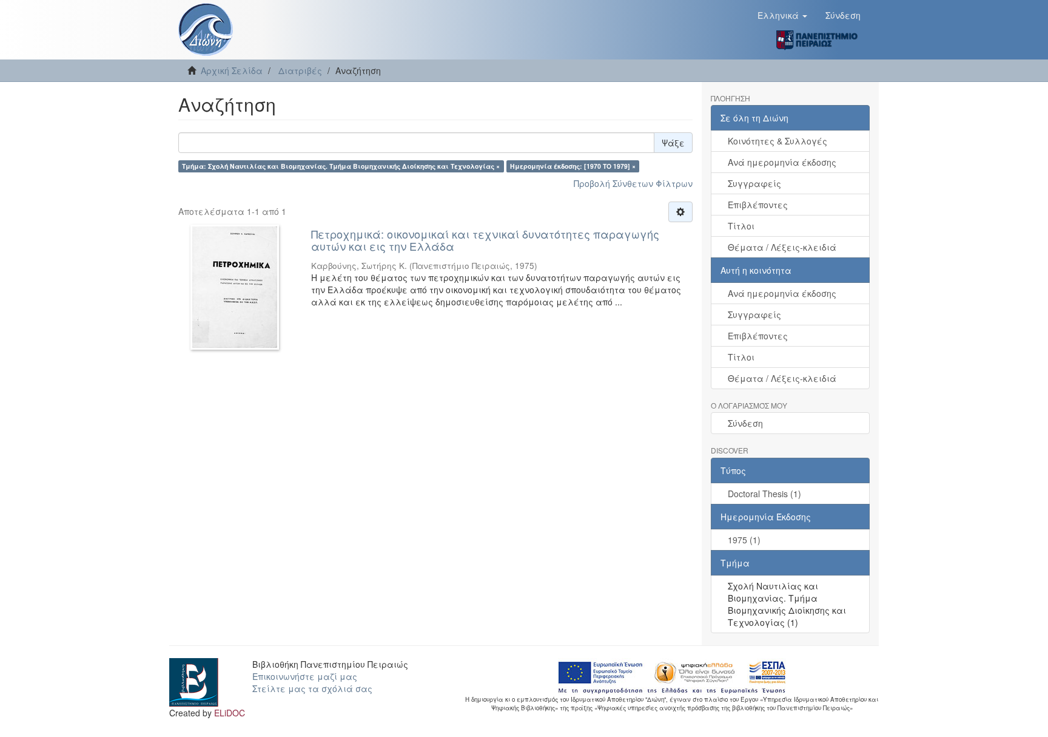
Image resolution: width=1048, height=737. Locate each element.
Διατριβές (300, 70)
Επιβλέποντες (758, 205)
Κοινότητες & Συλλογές (777, 141)
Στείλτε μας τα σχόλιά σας (312, 688)
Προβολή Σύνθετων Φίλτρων (633, 183)
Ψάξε (673, 143)
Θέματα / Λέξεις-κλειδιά (782, 247)
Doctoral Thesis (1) (764, 493)
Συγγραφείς (754, 183)
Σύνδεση (745, 423)
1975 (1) (744, 540)
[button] (782, 15)
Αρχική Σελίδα (232, 70)
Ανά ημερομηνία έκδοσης (782, 162)
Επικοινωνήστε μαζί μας (304, 676)
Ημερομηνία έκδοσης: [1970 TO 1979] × (573, 166)
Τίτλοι (741, 226)
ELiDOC (229, 713)
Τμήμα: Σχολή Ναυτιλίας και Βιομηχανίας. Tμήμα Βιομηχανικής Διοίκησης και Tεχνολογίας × (341, 166)
